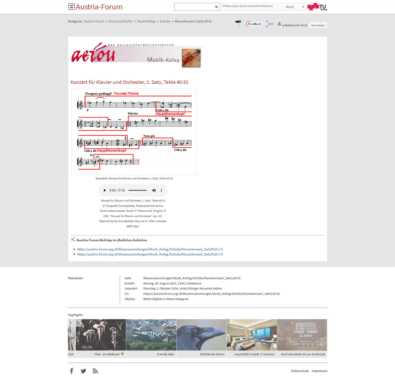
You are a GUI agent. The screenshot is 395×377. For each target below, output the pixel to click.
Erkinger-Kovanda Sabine (205, 288)
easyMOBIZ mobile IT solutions (255, 354)
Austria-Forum (99, 6)
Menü (290, 7)
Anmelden (318, 25)
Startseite (72, 7)
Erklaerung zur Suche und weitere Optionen (248, 6)
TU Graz (317, 6)
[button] (254, 24)
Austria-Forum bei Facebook (71, 371)
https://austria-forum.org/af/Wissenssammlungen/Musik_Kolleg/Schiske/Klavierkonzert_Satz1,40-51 (211, 294)
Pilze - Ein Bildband (106, 354)
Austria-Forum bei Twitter (83, 371)
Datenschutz (300, 371)
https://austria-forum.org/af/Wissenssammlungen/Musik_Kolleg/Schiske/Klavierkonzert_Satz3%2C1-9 (150, 249)
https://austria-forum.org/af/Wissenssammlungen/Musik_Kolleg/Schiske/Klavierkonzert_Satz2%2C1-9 (150, 254)
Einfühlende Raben (212, 354)
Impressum (319, 371)
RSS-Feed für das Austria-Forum (95, 371)
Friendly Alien (165, 354)
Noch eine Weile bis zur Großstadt (303, 354)
